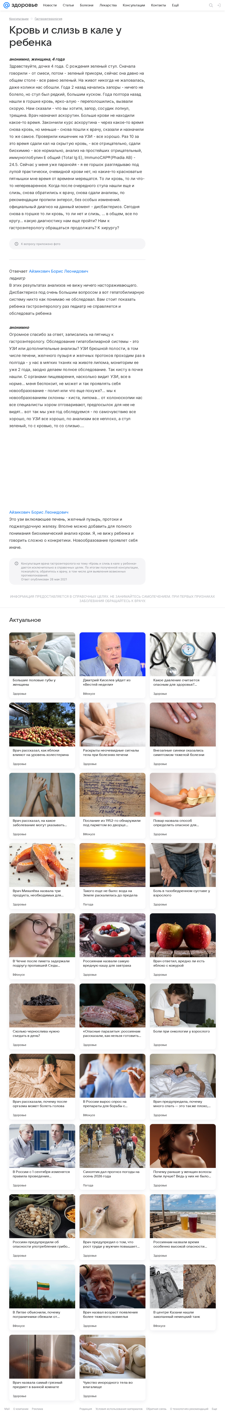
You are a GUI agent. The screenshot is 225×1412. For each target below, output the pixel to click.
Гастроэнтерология (48, 18)
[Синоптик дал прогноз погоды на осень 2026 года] (112, 1157)
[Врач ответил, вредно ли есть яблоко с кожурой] (183, 946)
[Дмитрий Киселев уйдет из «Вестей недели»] (112, 665)
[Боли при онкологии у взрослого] (183, 1016)
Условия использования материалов (119, 1408)
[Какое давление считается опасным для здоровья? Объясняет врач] (183, 665)
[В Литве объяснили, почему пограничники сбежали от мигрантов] (42, 1297)
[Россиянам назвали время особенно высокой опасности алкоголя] (183, 1227)
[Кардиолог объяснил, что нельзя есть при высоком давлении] (183, 1368)
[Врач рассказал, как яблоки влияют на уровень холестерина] (42, 735)
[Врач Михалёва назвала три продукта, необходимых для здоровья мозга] (42, 876)
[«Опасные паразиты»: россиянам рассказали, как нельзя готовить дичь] (112, 1016)
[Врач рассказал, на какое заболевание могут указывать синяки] (42, 806)
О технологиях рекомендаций (189, 1408)
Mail (7, 1408)
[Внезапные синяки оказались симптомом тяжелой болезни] (183, 735)
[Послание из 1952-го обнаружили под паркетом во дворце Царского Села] (112, 806)
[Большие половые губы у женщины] (42, 665)
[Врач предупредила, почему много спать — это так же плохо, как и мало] (183, 1087)
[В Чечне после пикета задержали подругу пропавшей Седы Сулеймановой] (42, 946)
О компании (20, 1408)
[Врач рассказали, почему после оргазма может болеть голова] (42, 1087)
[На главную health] (24, 5)
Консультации (19, 18)
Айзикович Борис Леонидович (58, 271)
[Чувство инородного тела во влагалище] (112, 1368)
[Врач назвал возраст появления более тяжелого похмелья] (112, 1297)
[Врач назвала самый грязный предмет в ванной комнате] (42, 1368)
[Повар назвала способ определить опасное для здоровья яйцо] (183, 806)
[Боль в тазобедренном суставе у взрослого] (183, 876)
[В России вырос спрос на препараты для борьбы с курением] (112, 1087)
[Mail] (7, 5)
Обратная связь (156, 1408)
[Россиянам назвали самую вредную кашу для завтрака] (112, 946)
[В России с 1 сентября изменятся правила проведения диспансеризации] (42, 1157)
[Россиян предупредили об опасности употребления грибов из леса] (42, 1227)
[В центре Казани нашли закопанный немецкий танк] (183, 1297)
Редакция (86, 1408)
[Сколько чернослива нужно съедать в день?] (42, 1016)
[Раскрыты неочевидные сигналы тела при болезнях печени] (112, 735)
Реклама (37, 1408)
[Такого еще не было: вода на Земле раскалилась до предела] (112, 876)
